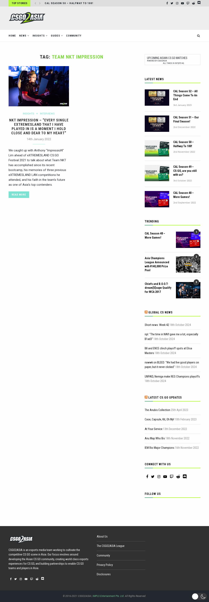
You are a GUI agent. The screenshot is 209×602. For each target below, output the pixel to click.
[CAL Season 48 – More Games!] (157, 199)
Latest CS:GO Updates (165, 397)
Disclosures (104, 574)
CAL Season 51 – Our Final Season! (186, 119)
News (22, 35)
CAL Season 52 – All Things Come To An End (185, 95)
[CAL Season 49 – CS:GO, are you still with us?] (157, 173)
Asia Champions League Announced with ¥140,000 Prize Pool (157, 264)
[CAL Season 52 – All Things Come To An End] (157, 97)
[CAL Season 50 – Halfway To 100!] (157, 148)
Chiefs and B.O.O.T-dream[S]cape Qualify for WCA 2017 (158, 287)
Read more (19, 194)
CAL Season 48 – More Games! (183, 195)
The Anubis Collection (157, 410)
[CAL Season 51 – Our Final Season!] (157, 124)
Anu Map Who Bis (155, 438)
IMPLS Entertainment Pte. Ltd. (108, 596)
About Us (102, 536)
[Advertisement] (126, 18)
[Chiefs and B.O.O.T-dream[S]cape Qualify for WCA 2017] (188, 290)
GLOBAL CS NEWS (160, 312)
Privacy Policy (105, 564)
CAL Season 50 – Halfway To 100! (69, 3)
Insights (38, 35)
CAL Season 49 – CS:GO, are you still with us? (185, 170)
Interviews (47, 113)
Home (12, 35)
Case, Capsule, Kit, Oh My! (159, 419)
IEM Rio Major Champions (159, 447)
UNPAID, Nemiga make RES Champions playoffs (172, 376)
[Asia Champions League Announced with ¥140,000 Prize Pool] (188, 264)
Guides (55, 35)
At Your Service (153, 429)
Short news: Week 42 (157, 325)
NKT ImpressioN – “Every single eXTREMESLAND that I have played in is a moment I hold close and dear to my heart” (39, 126)
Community (73, 35)
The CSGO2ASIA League (111, 546)
